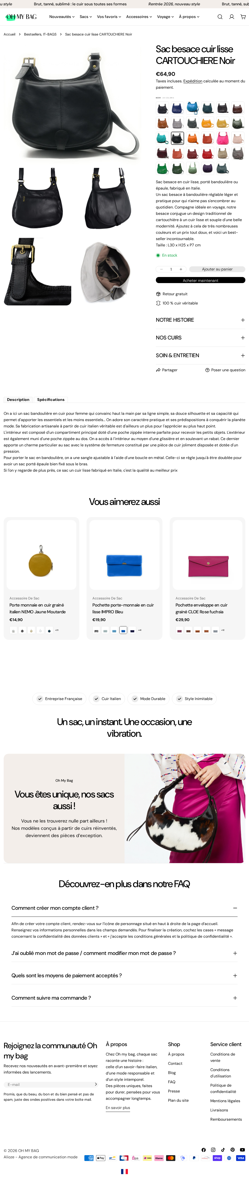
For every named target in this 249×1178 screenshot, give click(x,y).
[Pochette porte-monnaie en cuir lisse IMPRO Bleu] (124, 555)
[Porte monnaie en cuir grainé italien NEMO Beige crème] (31, 630)
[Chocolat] (222, 108)
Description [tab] (18, 399)
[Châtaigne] (237, 108)
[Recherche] (220, 17)
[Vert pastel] (192, 168)
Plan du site (178, 1100)
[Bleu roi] (177, 108)
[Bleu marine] (162, 108)
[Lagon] (162, 138)
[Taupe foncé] (237, 153)
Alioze (9, 1157)
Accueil (9, 34)
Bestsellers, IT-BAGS (40, 34)
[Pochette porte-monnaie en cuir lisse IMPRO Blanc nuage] (105, 630)
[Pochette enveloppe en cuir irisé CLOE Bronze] (197, 630)
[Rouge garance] (207, 153)
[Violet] (207, 168)
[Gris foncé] (192, 123)
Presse (174, 1091)
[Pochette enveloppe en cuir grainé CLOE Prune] (179, 630)
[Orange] (192, 138)
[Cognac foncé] (162, 123)
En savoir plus (118, 1107)
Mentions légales (225, 1100)
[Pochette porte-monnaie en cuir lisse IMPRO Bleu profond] (132, 630)
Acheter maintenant (200, 280)
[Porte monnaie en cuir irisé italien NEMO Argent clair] (13, 630)
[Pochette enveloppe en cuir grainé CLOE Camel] (206, 630)
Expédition (192, 81)
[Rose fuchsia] (222, 138)
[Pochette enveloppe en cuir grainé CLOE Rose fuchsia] (207, 555)
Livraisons (219, 1110)
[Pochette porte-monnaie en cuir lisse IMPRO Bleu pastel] (114, 630)
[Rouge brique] (177, 153)
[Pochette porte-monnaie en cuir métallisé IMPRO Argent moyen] (96, 630)
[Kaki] (237, 123)
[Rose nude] (237, 138)
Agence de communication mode (48, 1157)
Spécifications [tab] (51, 399)
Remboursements (226, 1119)
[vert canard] (222, 168)
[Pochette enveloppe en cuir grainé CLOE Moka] (188, 630)
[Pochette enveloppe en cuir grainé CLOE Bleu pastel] (215, 630)
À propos (176, 1054)
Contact (175, 1063)
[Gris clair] (177, 123)
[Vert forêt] (177, 168)
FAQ (171, 1081)
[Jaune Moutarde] (207, 123)
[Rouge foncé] (192, 153)
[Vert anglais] (162, 168)
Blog (172, 1072)
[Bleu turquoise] (192, 108)
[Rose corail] (207, 138)
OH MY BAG (28, 1150)
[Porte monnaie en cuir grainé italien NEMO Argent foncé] (22, 630)
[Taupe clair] (222, 153)
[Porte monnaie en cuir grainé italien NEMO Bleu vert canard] (49, 630)
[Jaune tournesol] (222, 123)
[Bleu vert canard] (207, 108)
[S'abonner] (96, 1084)
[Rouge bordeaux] (162, 153)
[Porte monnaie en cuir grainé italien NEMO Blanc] (40, 630)
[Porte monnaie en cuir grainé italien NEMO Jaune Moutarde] (41, 555)
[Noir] (177, 138)
